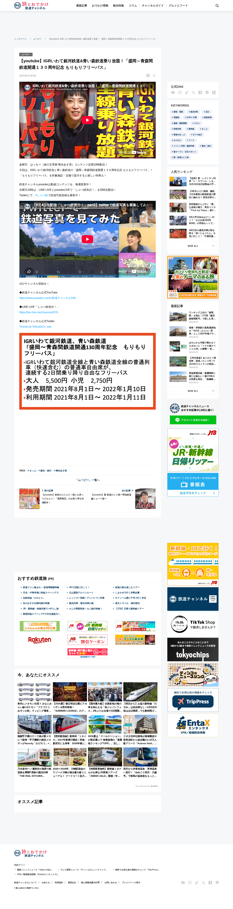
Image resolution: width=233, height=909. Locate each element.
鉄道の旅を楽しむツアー (127, 587)
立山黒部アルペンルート (81, 592)
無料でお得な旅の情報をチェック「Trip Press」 (137, 870)
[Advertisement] (116, 24)
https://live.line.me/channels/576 (38, 312)
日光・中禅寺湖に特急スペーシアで (41, 592)
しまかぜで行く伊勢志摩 (127, 592)
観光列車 (194, 112)
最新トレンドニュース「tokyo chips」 (35, 870)
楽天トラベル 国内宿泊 (127, 603)
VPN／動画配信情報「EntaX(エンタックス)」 (38, 874)
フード (191, 140)
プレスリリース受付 (131, 882)
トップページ (20, 39)
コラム (133, 5)
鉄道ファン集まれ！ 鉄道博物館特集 (41, 587)
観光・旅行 (206, 146)
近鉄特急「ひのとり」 (34, 598)
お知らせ (46, 882)
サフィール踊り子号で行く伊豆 (130, 598)
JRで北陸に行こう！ (79, 587)
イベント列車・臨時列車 (184, 146)
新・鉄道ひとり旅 (181, 157)
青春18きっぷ (179, 135)
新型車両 (208, 117)
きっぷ (204, 129)
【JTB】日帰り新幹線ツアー (129, 608)
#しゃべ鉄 (41, 195)
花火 (207, 112)
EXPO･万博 (192, 117)
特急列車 (177, 129)
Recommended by (143, 786)
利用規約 (59, 882)
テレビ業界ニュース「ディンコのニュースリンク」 (84, 870)
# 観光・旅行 (45, 470)
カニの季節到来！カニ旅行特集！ (85, 608)
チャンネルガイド (153, 5)
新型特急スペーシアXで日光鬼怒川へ (41, 614)
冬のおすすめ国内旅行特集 (36, 603)
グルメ (197, 123)
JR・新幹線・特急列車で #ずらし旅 (41, 608)
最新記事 (81, 5)
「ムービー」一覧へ (87, 480)
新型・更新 (178, 112)
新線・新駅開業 (180, 123)
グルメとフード (178, 5)
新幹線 (191, 129)
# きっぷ (32, 470)
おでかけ (177, 140)
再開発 (176, 117)
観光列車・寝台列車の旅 (81, 603)
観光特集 (118, 5)
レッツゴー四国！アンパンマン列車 (87, 598)
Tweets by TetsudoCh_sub (35, 326)
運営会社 (72, 882)
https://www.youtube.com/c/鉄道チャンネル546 (47, 298)
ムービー (37, 39)
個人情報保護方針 (89, 882)
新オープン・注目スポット (185, 152)
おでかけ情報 (100, 5)
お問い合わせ (111, 882)
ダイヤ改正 (197, 135)
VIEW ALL (193, 246)
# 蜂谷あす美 (60, 470)
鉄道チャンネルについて (25, 882)
